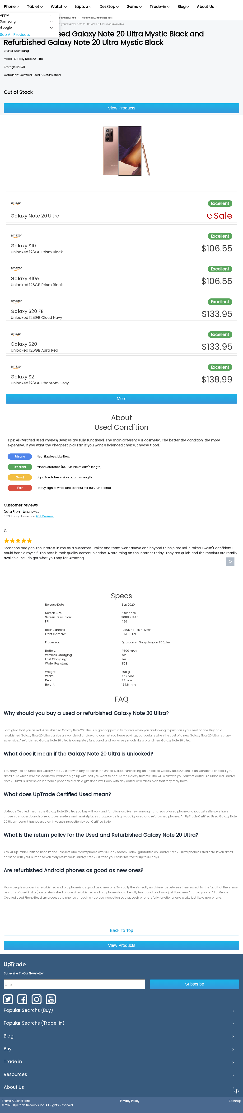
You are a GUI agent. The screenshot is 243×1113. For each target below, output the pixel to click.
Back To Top (121, 930)
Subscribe (194, 984)
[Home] (15, 964)
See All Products (15, 34)
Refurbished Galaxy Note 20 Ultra (61, 18)
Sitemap (235, 1101)
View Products (121, 108)
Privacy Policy (130, 1101)
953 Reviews (45, 516)
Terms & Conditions (16, 1101)
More (121, 398)
